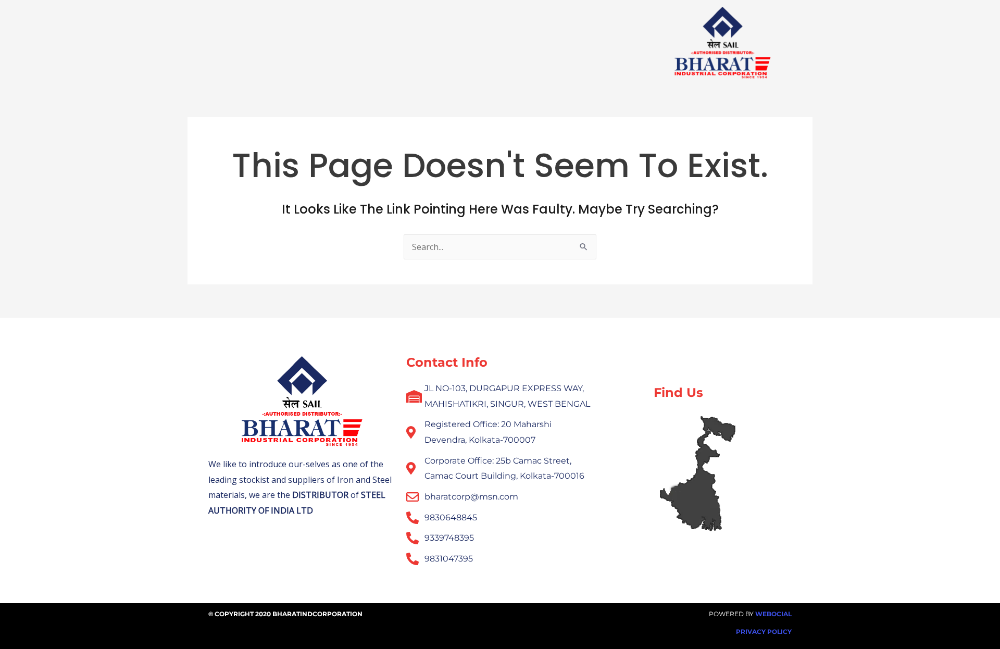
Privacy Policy (764, 631)
